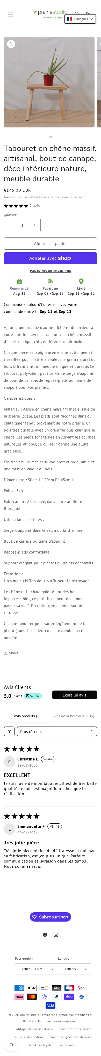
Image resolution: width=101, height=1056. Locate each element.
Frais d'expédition (35, 197)
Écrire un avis (74, 695)
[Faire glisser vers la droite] (62, 137)
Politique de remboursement (58, 1021)
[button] (10, 14)
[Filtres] (9, 731)
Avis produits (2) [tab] (27, 716)
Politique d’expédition (29, 1037)
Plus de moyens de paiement (50, 270)
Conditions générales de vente (71, 1037)
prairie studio (29, 1015)
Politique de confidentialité (34, 1029)
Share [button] (14, 653)
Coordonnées (68, 1045)
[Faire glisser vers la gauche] (39, 137)
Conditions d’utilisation (75, 1029)
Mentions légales (41, 1045)
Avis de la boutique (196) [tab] (73, 716)
